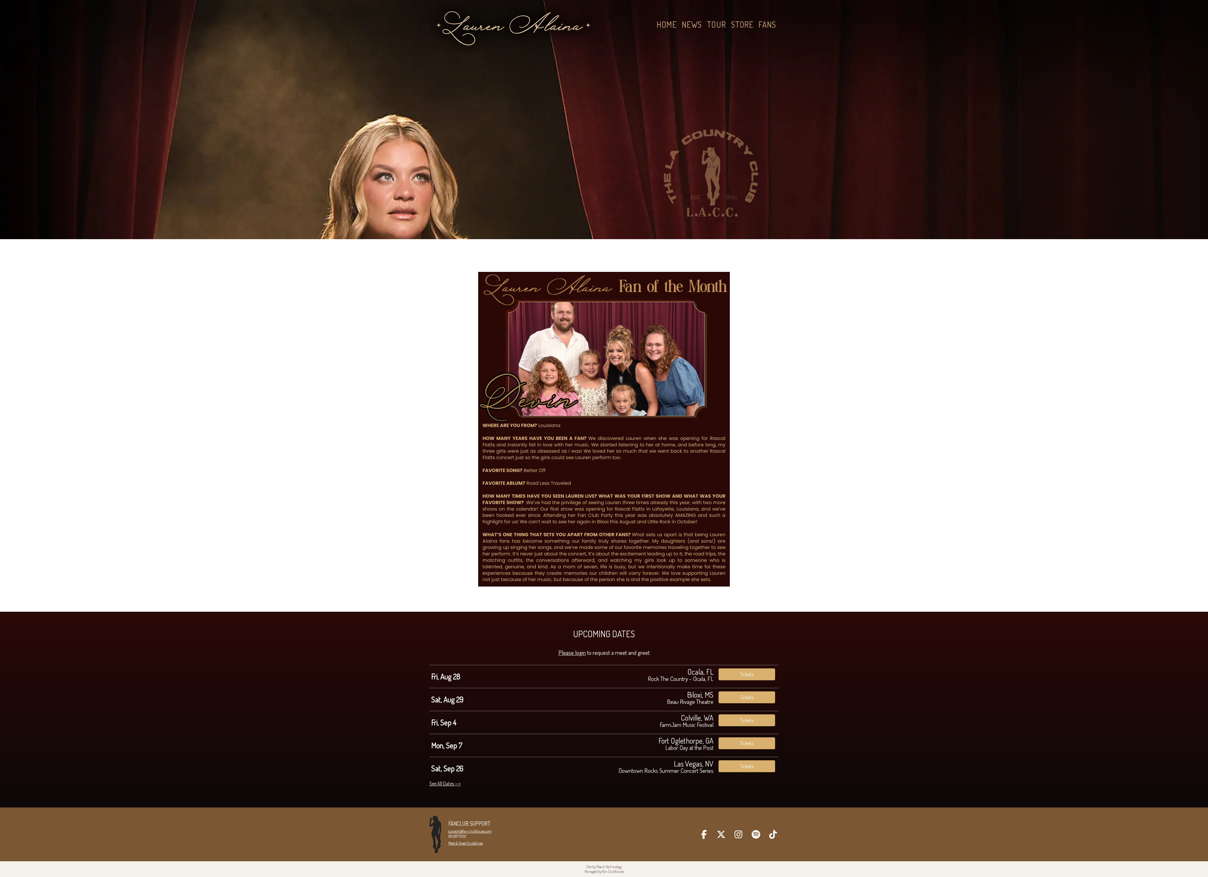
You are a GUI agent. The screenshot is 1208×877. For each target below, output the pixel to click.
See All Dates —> (445, 783)
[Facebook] (703, 834)
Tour (716, 24)
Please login (572, 652)
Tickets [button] (746, 674)
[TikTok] (773, 834)
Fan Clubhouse (613, 871)
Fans (767, 24)
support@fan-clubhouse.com (470, 831)
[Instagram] (738, 834)
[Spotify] (755, 834)
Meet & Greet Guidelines (465, 843)
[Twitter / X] (721, 834)
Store (742, 24)
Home (667, 24)
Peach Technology (609, 866)
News (692, 24)
